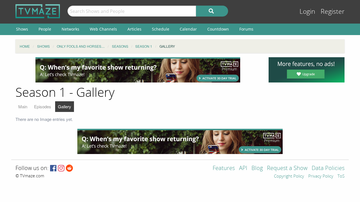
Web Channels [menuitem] (103, 29)
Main (22, 106)
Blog (257, 168)
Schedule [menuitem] (160, 29)
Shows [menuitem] (22, 29)
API (243, 168)
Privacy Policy (320, 176)
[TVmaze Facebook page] (53, 168)
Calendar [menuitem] (188, 29)
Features (224, 168)
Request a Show (287, 168)
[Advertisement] (137, 69)
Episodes (42, 106)
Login (307, 11)
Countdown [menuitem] (218, 29)
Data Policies (328, 168)
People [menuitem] (45, 29)
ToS (341, 176)
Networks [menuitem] (70, 29)
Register (333, 11)
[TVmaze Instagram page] (61, 168)
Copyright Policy (289, 176)
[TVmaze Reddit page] (69, 168)
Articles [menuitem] (134, 29)
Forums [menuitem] (246, 29)
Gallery (64, 106)
